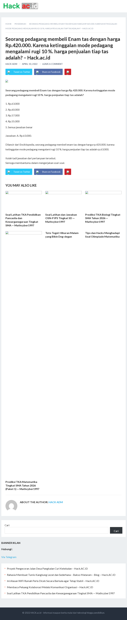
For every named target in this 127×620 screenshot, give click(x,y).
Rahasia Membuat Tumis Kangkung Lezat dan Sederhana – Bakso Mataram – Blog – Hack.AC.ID (61, 574)
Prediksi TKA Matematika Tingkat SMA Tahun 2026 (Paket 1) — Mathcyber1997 (22, 485)
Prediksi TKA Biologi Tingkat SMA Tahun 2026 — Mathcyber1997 (102, 218)
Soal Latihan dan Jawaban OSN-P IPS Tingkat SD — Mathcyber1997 (61, 218)
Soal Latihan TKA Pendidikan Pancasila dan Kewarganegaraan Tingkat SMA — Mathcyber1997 (61, 593)
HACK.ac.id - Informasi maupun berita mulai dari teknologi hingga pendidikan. (68, 612)
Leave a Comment (52, 64)
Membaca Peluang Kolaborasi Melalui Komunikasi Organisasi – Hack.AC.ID (50, 587)
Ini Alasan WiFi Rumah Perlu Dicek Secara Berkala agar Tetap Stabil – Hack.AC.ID (53, 580)
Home (8, 24)
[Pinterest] (67, 72)
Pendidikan (20, 24)
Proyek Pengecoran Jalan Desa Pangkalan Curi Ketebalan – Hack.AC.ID (47, 568)
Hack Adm (11, 64)
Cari (7, 525)
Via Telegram (8, 557)
